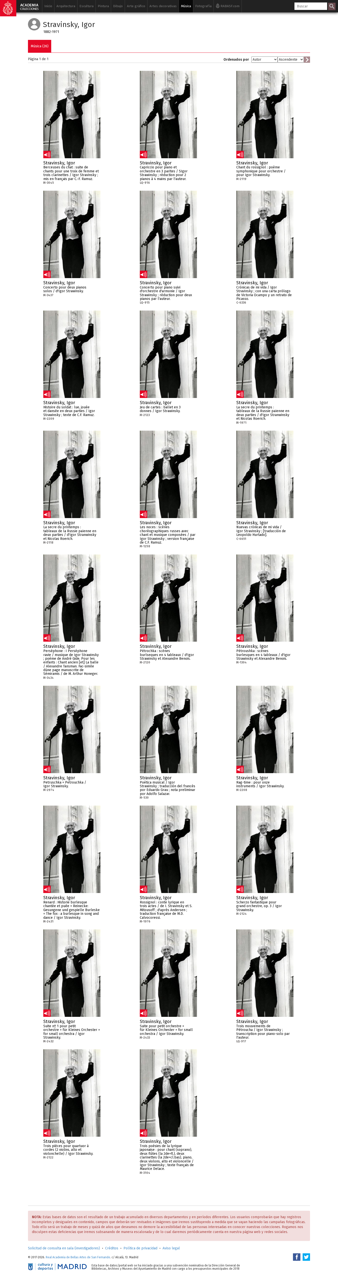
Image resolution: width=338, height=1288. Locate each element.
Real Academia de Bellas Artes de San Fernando (78, 1257)
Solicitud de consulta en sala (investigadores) (64, 1248)
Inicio (48, 6)
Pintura (103, 6)
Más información (96, 164)
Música (186, 6)
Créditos (111, 1248)
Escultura (86, 6)
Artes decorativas (163, 6)
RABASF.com (229, 6)
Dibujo (118, 6)
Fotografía (203, 6)
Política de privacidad (140, 1248)
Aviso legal (171, 1248)
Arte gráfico (136, 6)
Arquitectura (65, 6)
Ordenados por (236, 59)
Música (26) (39, 46)
